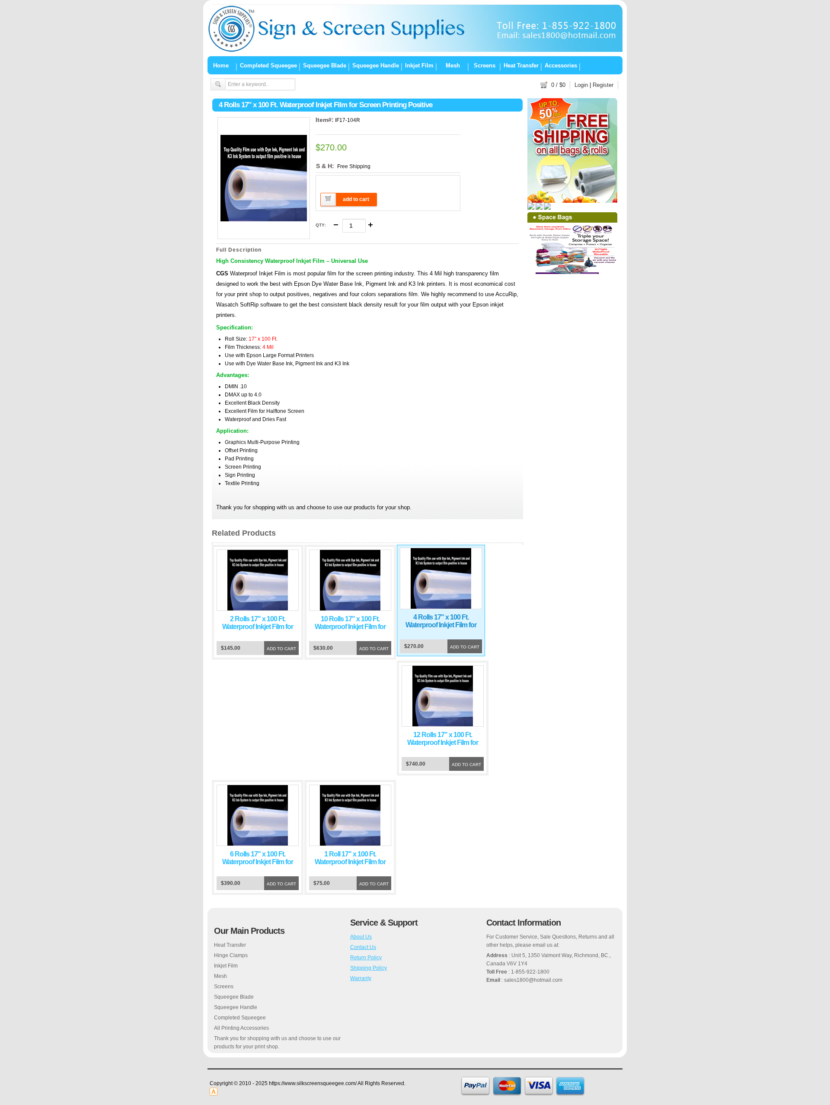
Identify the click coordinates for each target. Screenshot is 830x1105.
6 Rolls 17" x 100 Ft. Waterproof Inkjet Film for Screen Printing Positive (257, 861)
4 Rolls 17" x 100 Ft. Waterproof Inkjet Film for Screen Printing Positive (440, 624)
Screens (484, 65)
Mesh (453, 65)
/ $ (558, 85)
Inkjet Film (419, 65)
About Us (361, 937)
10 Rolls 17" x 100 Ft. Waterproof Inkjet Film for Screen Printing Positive (350, 626)
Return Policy (366, 958)
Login (581, 85)
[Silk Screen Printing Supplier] (415, 50)
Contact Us (363, 947)
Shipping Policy (368, 968)
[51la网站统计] (213, 1094)
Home (221, 65)
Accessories (561, 65)
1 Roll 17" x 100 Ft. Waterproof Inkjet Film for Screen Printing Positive (350, 861)
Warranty (360, 978)
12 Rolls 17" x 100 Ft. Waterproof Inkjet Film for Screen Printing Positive (442, 742)
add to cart (356, 199)
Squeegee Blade (324, 65)
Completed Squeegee (268, 65)
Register (603, 85)
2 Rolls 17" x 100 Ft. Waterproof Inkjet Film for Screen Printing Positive (257, 626)
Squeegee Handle (375, 65)
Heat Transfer (521, 65)
